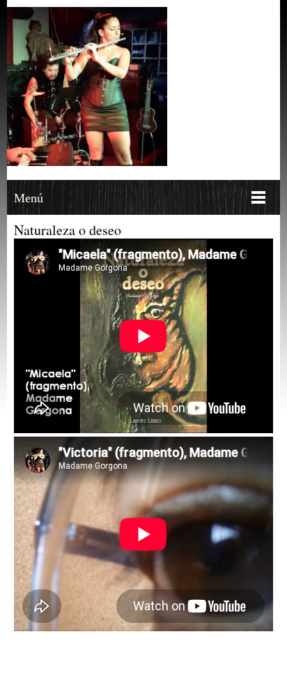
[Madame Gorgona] (87, 86)
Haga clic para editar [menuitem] (56, 660)
